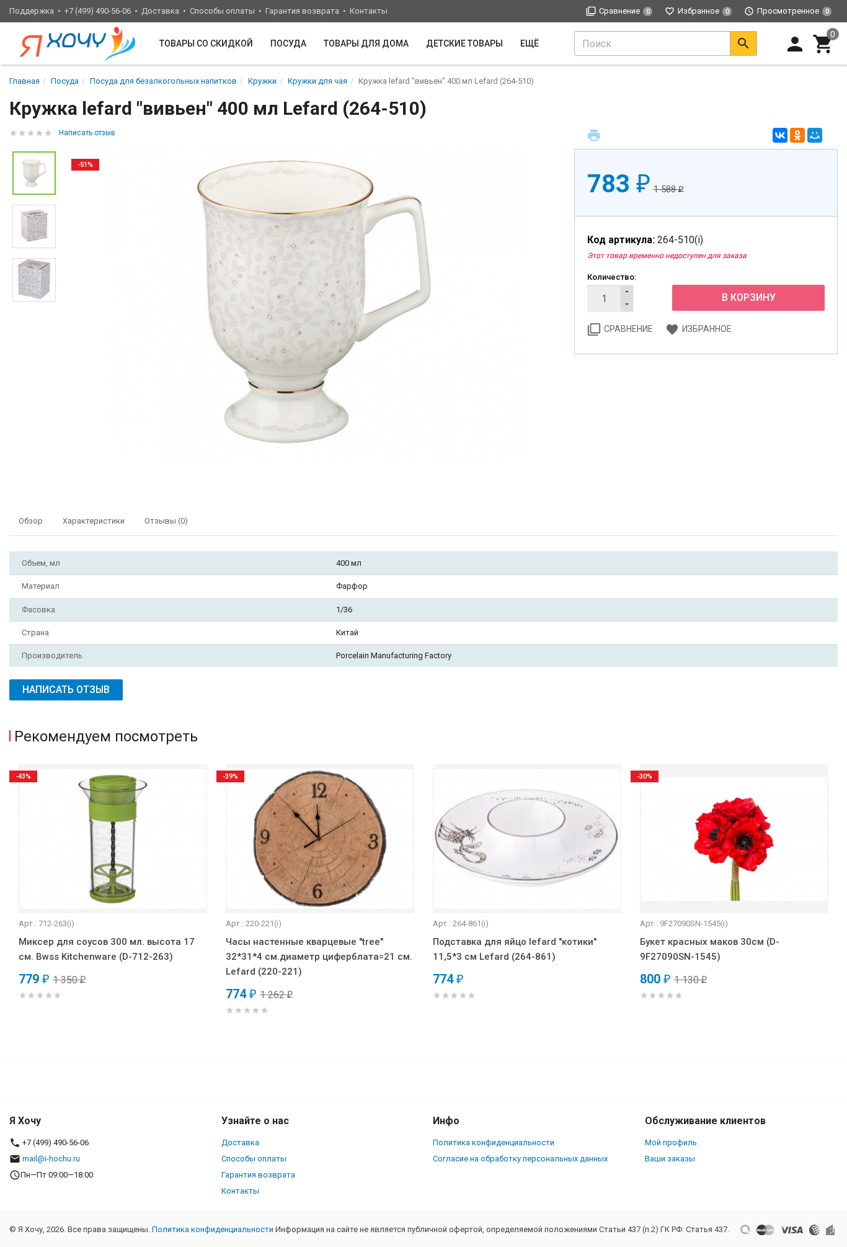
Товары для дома (366, 43)
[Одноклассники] (797, 135)
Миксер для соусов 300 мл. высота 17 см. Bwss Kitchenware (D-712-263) (107, 949)
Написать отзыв (87, 132)
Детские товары (464, 43)
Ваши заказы (670, 1158)
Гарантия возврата (302, 11)
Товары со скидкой (206, 43)
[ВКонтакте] (780, 135)
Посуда (288, 43)
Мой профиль (671, 1142)
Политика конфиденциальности (493, 1142)
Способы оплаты (222, 11)
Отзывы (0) (166, 520)
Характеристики (94, 520)
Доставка (160, 11)
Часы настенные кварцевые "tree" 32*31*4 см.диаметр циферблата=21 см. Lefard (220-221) (319, 956)
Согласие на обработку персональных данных (520, 1158)
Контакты (369, 11)
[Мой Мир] (814, 135)
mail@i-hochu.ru (51, 1158)
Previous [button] (12, 907)
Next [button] (834, 907)
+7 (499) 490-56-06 (97, 11)
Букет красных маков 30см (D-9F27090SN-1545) (709, 949)
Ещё (529, 43)
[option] (315, 301)
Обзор (31, 520)
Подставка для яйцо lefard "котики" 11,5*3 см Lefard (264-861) (514, 949)
